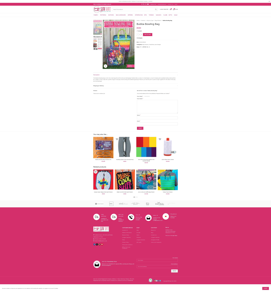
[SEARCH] (155, 9)
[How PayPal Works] (157, 280)
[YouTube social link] (148, 4)
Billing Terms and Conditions (126, 248)
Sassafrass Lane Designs (155, 44)
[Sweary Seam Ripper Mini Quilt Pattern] (103, 180)
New (138, 230)
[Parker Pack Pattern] (168, 180)
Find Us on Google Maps (171, 235)
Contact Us (125, 230)
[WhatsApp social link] (149, 47)
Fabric (138, 235)
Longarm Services (126, 237)
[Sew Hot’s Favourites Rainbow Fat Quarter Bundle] (146, 147)
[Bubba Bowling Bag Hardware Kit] (103, 147)
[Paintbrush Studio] (172, 203)
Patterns (143, 20)
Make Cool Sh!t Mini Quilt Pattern (125, 192)
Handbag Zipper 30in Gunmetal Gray (124, 159)
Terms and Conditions (127, 244)
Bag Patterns (158, 20)
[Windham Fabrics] (99, 203)
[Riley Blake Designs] (160, 203)
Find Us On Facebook (156, 242)
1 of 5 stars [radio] (144, 96)
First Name (175, 257)
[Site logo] (102, 9)
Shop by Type (150, 20)
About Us (153, 230)
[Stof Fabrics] (123, 203)
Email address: (174, 264)
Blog (152, 232)
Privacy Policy (125, 242)
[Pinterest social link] (146, 47)
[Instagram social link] (146, 4)
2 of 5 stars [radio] (145, 96)
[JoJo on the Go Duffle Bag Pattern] (146, 180)
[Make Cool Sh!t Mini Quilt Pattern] (125, 180)
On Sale (138, 232)
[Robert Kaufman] (148, 203)
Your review (140, 98)
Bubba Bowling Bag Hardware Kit (103, 159)
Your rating (140, 96)
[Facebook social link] (142, 4)
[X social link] (144, 4)
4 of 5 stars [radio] (148, 96)
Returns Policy (125, 235)
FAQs (123, 239)
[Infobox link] (100, 219)
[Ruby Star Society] (135, 203)
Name (139, 115)
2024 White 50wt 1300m (168, 159)
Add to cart (147, 34)
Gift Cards (139, 242)
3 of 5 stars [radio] (147, 96)
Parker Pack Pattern (168, 192)
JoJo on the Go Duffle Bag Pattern (146, 192)
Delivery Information (127, 232)
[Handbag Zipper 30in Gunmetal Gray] (125, 147)
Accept (265, 288)
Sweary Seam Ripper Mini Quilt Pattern (103, 192)
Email (138, 121)
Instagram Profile (155, 239)
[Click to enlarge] (105, 66)
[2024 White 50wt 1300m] (168, 147)
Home (138, 20)
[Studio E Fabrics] (111, 203)
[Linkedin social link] (147, 47)
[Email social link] (144, 47)
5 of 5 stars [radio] (149, 96)
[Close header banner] (269, 1)
